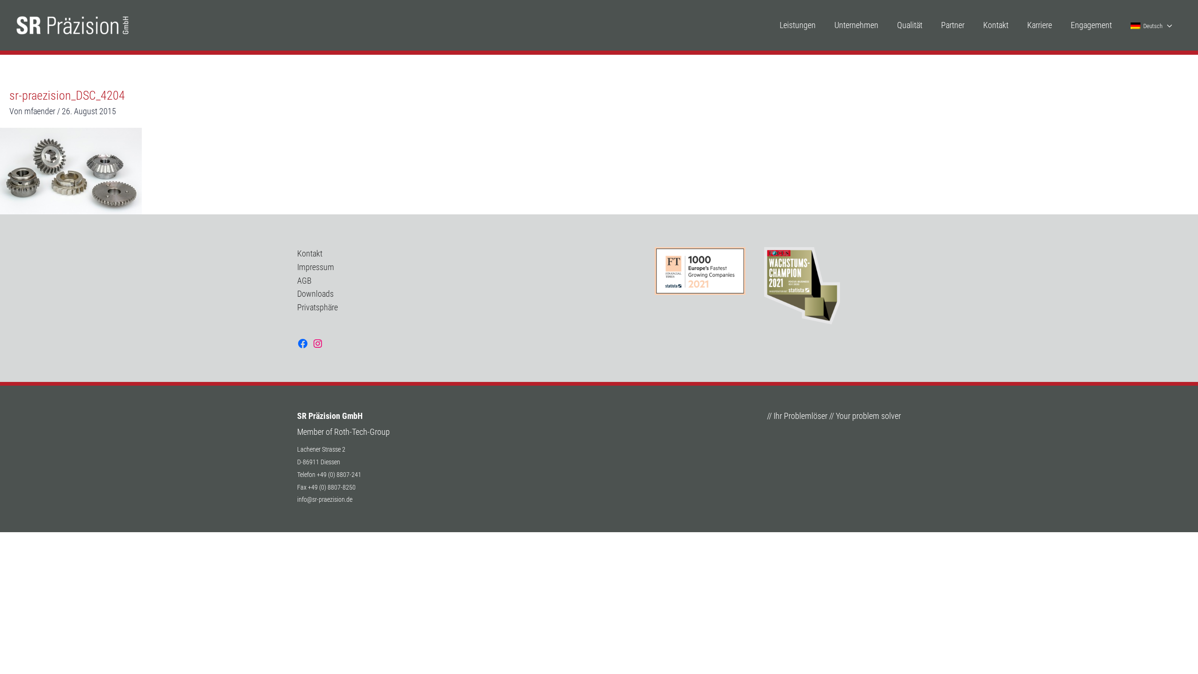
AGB (304, 281)
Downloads (315, 294)
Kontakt (309, 253)
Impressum (315, 267)
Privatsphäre (317, 307)
